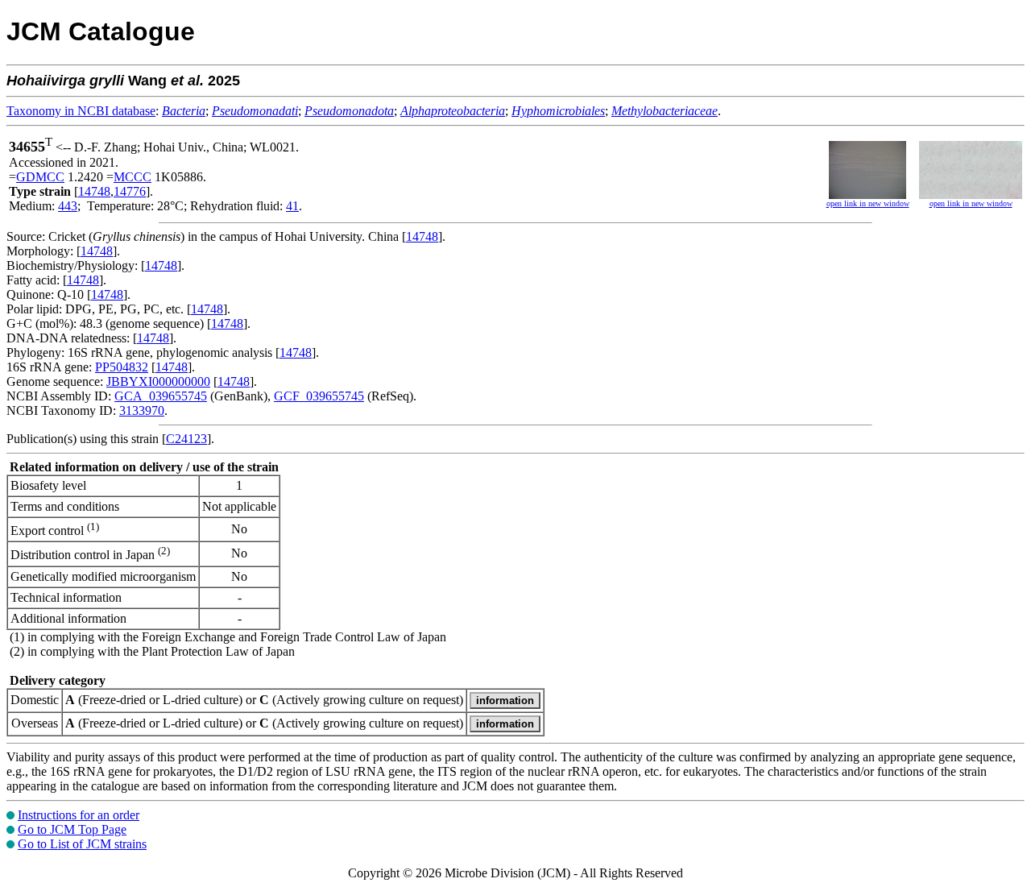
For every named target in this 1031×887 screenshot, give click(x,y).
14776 (130, 191)
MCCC (132, 177)
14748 (94, 191)
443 (67, 206)
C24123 (186, 439)
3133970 (141, 410)
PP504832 (121, 367)
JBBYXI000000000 (158, 381)
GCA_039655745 (160, 396)
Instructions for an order (78, 815)
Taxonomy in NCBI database (80, 111)
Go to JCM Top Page (72, 829)
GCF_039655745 (319, 396)
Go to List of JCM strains (82, 844)
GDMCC (40, 177)
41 (292, 206)
